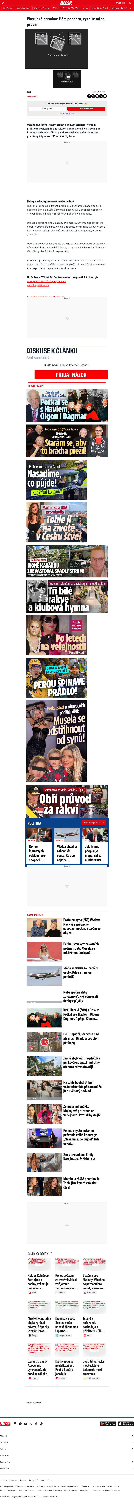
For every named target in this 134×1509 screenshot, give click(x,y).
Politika (31, 840)
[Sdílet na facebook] (89, 96)
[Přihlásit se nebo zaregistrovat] (129, 3)
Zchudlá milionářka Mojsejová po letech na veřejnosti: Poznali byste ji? (82, 1110)
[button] (108, 1423)
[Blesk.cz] (66, 3)
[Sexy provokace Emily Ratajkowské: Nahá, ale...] (44, 1162)
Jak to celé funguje (67, 113)
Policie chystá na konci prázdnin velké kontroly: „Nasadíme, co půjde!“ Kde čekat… (81, 1137)
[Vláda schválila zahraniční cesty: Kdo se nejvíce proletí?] (44, 976)
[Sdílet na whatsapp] (101, 96)
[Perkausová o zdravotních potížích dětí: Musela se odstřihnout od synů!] (44, 951)
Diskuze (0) (32, 96)
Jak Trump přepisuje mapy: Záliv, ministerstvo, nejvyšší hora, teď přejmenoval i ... (94, 853)
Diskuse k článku (52, 350)
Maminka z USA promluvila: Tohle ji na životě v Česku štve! (81, 1183)
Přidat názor (71, 375)
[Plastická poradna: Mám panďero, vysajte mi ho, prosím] (56, 48)
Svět (85, 840)
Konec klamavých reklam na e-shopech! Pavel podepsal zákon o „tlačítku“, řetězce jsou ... (37, 853)
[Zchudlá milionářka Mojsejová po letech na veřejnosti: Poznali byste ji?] (44, 1114)
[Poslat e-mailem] (105, 96)
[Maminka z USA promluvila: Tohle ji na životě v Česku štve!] (44, 1186)
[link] (15, 1424)
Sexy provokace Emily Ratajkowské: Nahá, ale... (80, 1156)
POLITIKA (34, 823)
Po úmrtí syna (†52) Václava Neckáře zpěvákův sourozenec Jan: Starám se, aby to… (82, 926)
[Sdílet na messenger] (97, 96)
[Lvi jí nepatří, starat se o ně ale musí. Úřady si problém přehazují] (44, 1042)
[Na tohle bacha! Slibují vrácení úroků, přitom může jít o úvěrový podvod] (44, 1090)
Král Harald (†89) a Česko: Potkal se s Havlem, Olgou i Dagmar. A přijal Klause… (81, 1014)
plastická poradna (33, 1402)
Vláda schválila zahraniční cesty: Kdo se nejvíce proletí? (67, 853)
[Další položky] (130, 8)
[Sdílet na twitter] (93, 96)
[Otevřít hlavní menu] (3, 3)
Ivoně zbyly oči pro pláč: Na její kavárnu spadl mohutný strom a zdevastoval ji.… (81, 1062)
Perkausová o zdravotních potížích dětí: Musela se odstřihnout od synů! (81, 948)
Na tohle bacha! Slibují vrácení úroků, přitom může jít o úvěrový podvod (82, 1086)
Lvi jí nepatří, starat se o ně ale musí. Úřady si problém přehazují (81, 1038)
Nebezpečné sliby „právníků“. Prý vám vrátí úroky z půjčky (80, 996)
